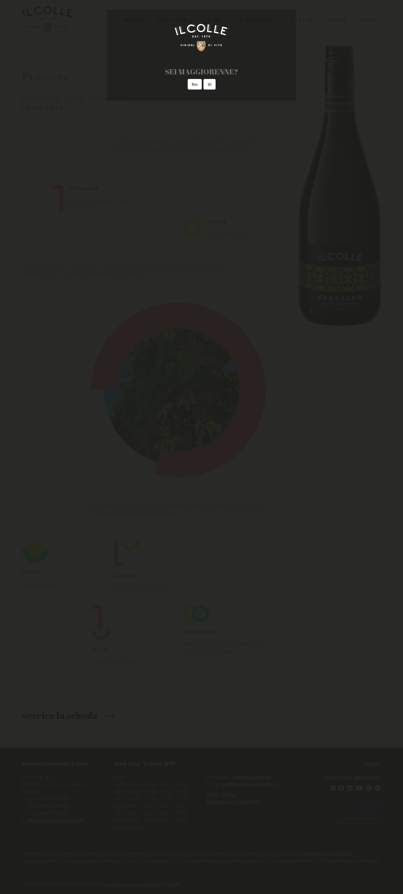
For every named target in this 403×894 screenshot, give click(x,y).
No (195, 84)
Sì (209, 84)
